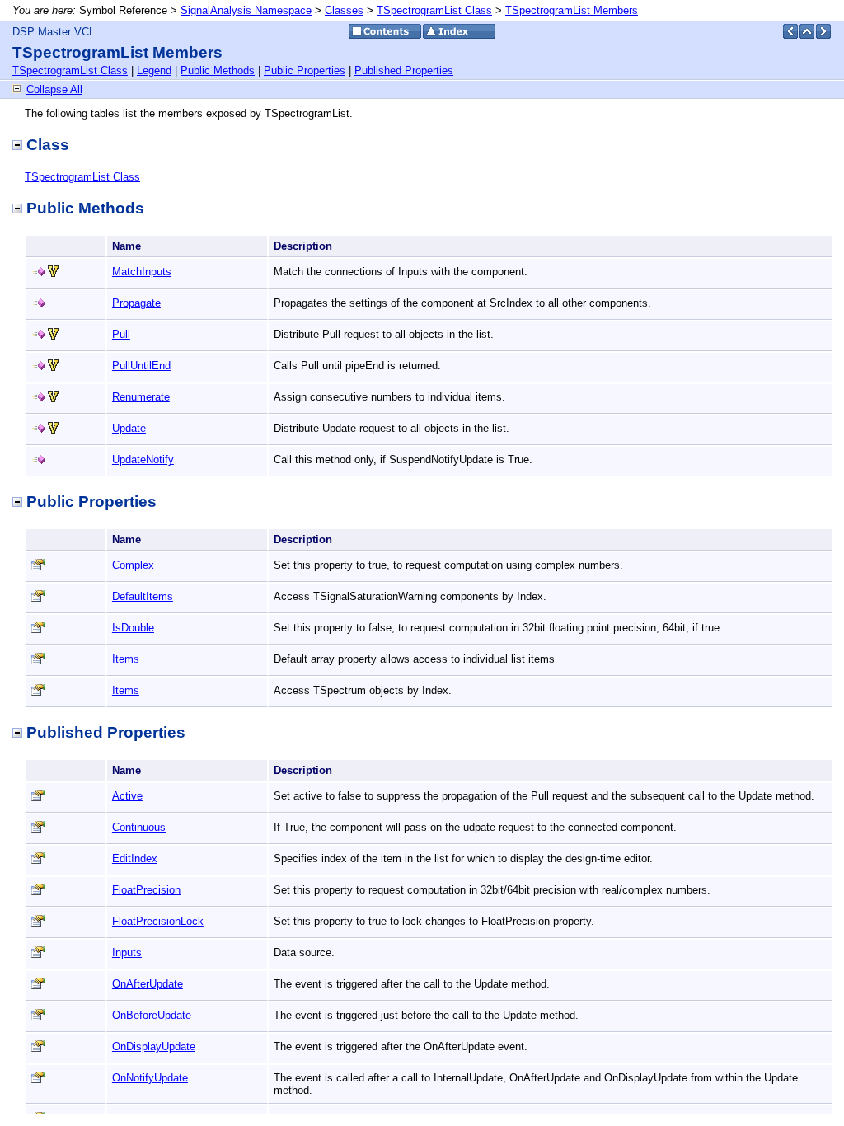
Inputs (127, 952)
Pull (121, 334)
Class (47, 144)
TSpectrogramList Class (434, 10)
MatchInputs (141, 271)
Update (129, 428)
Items (125, 659)
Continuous (139, 827)
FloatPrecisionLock (158, 921)
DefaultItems (142, 596)
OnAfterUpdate (147, 984)
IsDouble (133, 628)
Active (127, 796)
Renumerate (141, 397)
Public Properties (304, 70)
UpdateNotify (143, 459)
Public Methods (218, 70)
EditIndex (134, 858)
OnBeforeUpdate (151, 1015)
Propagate (136, 303)
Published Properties (403, 70)
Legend (154, 70)
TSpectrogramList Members (571, 10)
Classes (344, 10)
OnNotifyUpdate (150, 1078)
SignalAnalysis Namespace (246, 10)
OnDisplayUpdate (153, 1046)
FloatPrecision (146, 890)
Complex (133, 565)
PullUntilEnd (141, 365)
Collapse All (54, 89)
